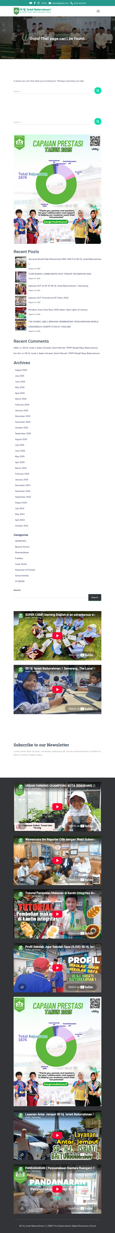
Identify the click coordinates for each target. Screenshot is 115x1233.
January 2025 (21, 479)
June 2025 (20, 451)
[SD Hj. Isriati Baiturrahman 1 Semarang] (34, 11)
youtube (30, 3)
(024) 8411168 (80, 3)
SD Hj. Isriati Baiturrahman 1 (33, 1226)
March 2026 (21, 399)
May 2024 (20, 514)
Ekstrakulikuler (22, 552)
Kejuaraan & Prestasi (25, 570)
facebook (34, 3)
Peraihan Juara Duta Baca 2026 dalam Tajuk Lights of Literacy (58, 309)
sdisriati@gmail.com (60, 3)
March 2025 (21, 468)
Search (17, 590)
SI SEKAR (20, 581)
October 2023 (21, 526)
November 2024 (22, 491)
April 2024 (20, 520)
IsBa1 (16, 348)
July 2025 (19, 445)
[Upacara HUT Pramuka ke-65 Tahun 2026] (20, 301)
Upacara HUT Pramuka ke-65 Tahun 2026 (48, 298)
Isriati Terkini (21, 564)
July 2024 (19, 508)
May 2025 (20, 456)
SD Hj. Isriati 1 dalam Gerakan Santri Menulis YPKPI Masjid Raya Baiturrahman (60, 348)
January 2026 (21, 410)
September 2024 (23, 497)
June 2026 (20, 381)
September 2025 (23, 433)
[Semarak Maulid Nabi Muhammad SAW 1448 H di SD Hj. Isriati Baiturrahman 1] (20, 262)
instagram (38, 3)
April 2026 (20, 393)
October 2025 (21, 427)
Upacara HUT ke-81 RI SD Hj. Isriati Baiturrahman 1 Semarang (58, 286)
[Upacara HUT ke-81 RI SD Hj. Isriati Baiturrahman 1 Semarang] (20, 289)
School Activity (22, 575)
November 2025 (22, 422)
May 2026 (20, 387)
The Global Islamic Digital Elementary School (74, 1226)
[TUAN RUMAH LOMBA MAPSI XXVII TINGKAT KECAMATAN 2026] (20, 277)
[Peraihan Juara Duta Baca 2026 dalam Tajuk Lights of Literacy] (20, 312)
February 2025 (22, 474)
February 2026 (22, 404)
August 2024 (21, 502)
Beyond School (22, 547)
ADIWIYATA (20, 541)
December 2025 (22, 416)
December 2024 (22, 485)
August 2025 (21, 439)
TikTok (44, 3)
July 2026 (19, 376)
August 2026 (21, 370)
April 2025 (20, 462)
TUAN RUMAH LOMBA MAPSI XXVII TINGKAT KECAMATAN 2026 (59, 274)
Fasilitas (19, 558)
